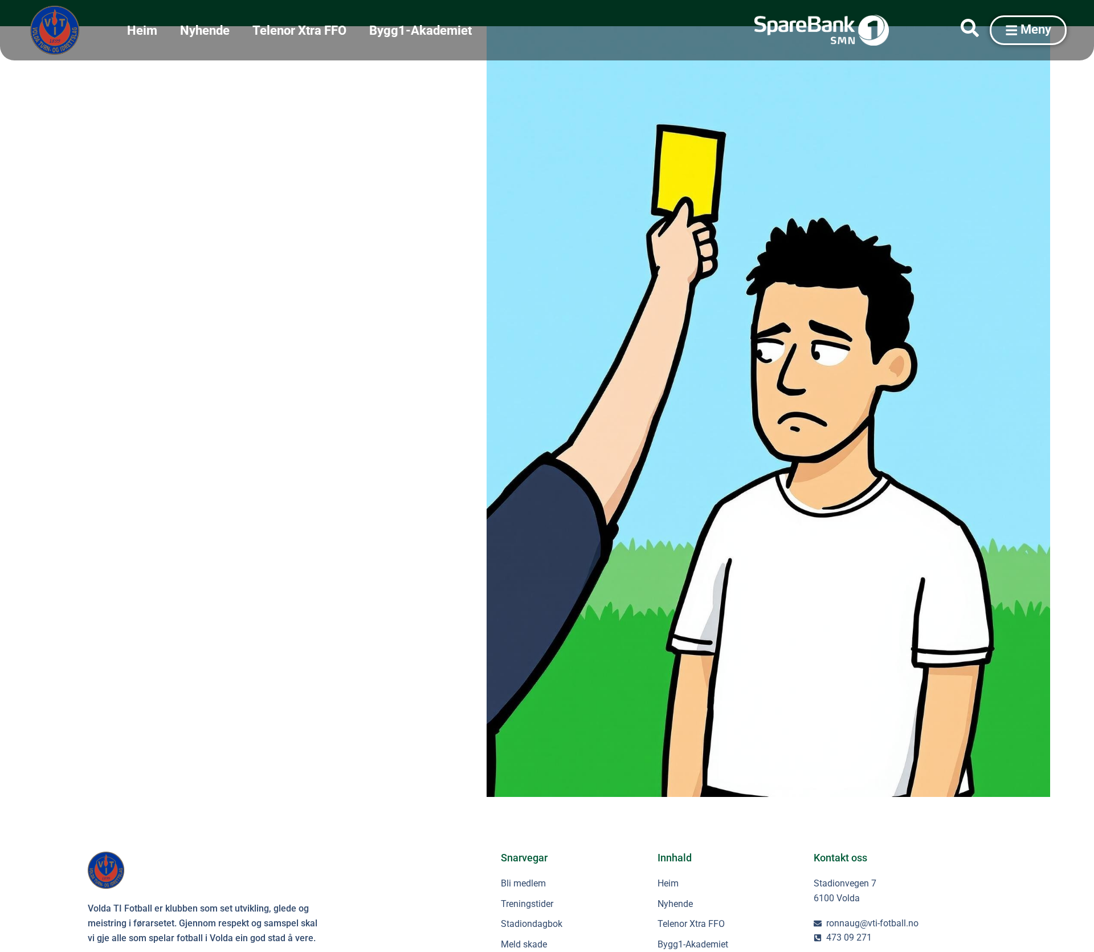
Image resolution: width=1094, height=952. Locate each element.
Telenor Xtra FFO (299, 30)
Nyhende (205, 30)
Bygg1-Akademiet (420, 30)
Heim (142, 30)
